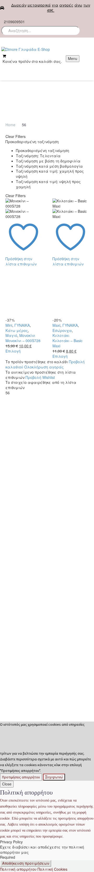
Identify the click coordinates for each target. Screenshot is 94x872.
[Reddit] (17, 274)
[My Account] (4, 67)
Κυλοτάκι (60, 335)
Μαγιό (11, 335)
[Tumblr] (32, 269)
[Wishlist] (89, 18)
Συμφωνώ (54, 776)
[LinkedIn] (9, 274)
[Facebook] (58, 19)
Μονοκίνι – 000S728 (22, 340)
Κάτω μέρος (16, 330)
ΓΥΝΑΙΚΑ (22, 325)
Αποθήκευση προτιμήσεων (25, 863)
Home (10, 124)
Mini (8, 325)
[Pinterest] (24, 269)
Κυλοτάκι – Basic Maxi (67, 343)
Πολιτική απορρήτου (18, 869)
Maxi (56, 325)
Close (6, 783)
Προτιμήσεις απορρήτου (21, 777)
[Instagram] (74, 19)
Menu (72, 58)
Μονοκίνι (27, 335)
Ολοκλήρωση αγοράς (44, 367)
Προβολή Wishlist (40, 377)
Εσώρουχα (62, 330)
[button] (73, 30)
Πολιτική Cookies (52, 869)
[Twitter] (66, 19)
